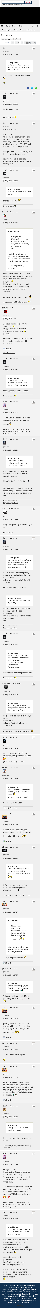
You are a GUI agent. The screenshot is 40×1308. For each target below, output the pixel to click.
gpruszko (6, 307)
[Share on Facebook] (28, 87)
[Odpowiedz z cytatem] (33, 48)
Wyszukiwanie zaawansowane (13, 5)
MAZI (5, 401)
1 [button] (18, 43)
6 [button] (29, 43)
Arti (5, 813)
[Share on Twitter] (32, 87)
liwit (5, 1106)
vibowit (5, 767)
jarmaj (5, 968)
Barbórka (6, 35)
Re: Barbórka (14, 93)
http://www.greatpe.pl (10, 503)
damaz (5, 737)
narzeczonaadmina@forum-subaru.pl (16, 297)
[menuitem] (11, 26)
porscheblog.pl (8, 532)
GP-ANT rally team (9, 353)
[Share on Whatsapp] (35, 87)
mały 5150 (6, 683)
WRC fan (6, 508)
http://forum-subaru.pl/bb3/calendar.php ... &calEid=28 (15, 723)
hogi (5, 439)
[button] (12, 43)
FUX (5, 93)
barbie (5, 211)
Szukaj (28, 2)
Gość (5, 48)
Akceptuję (20, 1306)
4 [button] (24, 43)
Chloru (5, 847)
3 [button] (22, 43)
